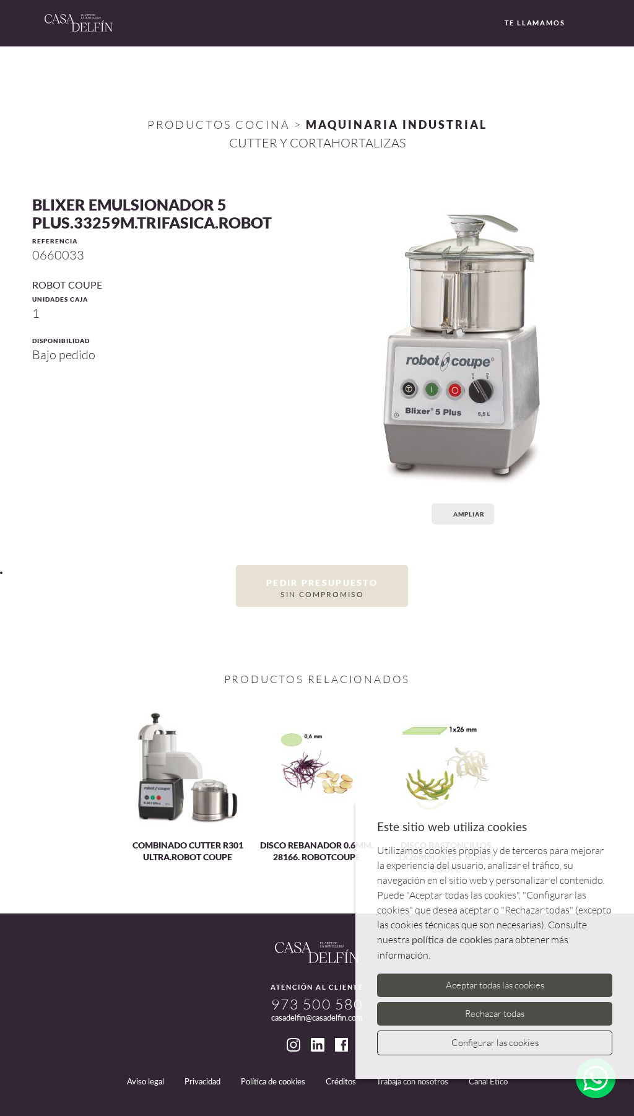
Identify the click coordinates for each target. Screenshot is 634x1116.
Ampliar (469, 514)
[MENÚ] (588, 23)
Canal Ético (488, 1082)
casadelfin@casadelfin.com (317, 1018)
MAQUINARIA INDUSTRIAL (396, 124)
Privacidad (202, 1082)
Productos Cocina (218, 124)
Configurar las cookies (495, 1042)
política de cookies (452, 940)
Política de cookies (273, 1082)
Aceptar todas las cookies (495, 985)
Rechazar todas (494, 1013)
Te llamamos (535, 23)
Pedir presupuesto (322, 587)
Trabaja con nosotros (412, 1082)
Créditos (341, 1082)
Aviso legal (145, 1082)
